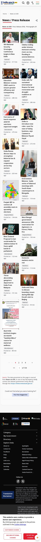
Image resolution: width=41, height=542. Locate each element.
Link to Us (6, 460)
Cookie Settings (20, 524)
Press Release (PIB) (18, 27)
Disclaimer (25, 452)
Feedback (6, 452)
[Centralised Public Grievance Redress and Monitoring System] (15, 418)
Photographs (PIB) (32, 27)
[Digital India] (5, 424)
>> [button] (14, 368)
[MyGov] (15, 424)
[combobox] (32, 3)
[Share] (37, 20)
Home (5, 14)
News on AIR (7, 27)
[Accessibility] (28, 3)
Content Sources (27, 469)
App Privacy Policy (28, 460)
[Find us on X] (23, 481)
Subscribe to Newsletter (30, 457)
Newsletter (7, 463)
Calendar (6, 469)
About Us (6, 446)
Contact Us (6, 449)
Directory (7, 439)
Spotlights (25, 446)
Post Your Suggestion (20, 395)
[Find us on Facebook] (18, 481)
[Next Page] (32, 362)
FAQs (5, 455)
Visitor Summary (27, 449)
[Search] (23, 3)
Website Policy (26, 455)
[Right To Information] (5, 418)
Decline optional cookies (12, 536)
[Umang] (25, 424)
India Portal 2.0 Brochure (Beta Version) (27, 472)
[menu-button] (37, 2)
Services (25, 466)
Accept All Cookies (30, 536)
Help (4, 457)
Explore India (8, 443)
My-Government (9, 436)
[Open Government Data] (25, 418)
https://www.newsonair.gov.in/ (21, 383)
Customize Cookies (12, 530)
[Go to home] (10, 3)
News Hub (25, 463)
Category (7, 432)
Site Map (6, 466)
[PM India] (36, 418)
